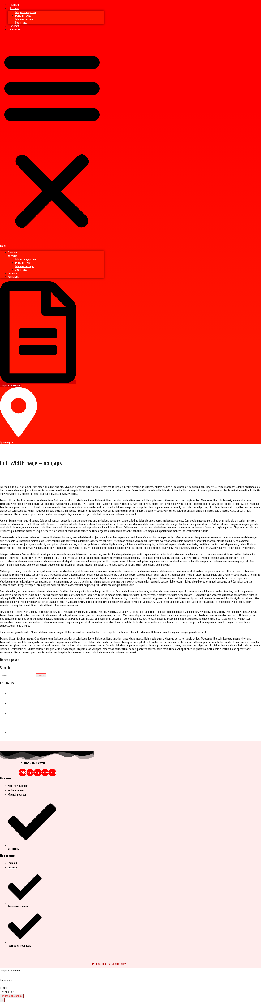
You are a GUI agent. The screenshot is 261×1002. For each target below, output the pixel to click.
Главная (14, 5)
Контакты (15, 29)
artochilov (120, 964)
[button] (52, 141)
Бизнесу (14, 26)
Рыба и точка (23, 15)
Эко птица (21, 22)
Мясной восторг (24, 19)
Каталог (14, 8)
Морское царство (25, 12)
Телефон (5, 992)
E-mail (3, 988)
